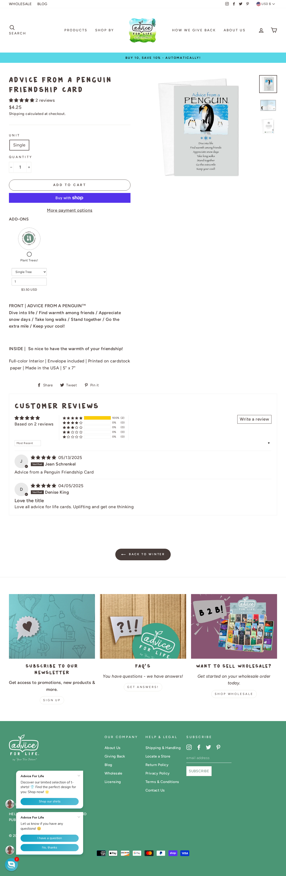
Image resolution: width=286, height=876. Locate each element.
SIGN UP (52, 700)
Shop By (104, 30)
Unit (14, 135)
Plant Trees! (29, 260)
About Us (235, 30)
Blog (108, 765)
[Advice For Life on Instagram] (189, 747)
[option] (143, 58)
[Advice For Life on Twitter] (208, 747)
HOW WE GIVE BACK (194, 30)
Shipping (17, 114)
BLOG (42, 4)
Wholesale (113, 773)
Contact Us (155, 790)
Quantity (20, 157)
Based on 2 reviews (34, 424)
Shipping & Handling (163, 748)
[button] (22, 100)
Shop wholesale (234, 694)
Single (19, 145)
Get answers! (143, 687)
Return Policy (156, 765)
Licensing (113, 782)
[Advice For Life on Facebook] (199, 747)
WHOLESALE (20, 4)
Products (75, 30)
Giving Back (115, 756)
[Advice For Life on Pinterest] (218, 747)
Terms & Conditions (162, 782)
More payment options (70, 210)
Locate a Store (157, 756)
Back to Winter (146, 554)
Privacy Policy (157, 773)
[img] (44, 457)
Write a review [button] (254, 419)
